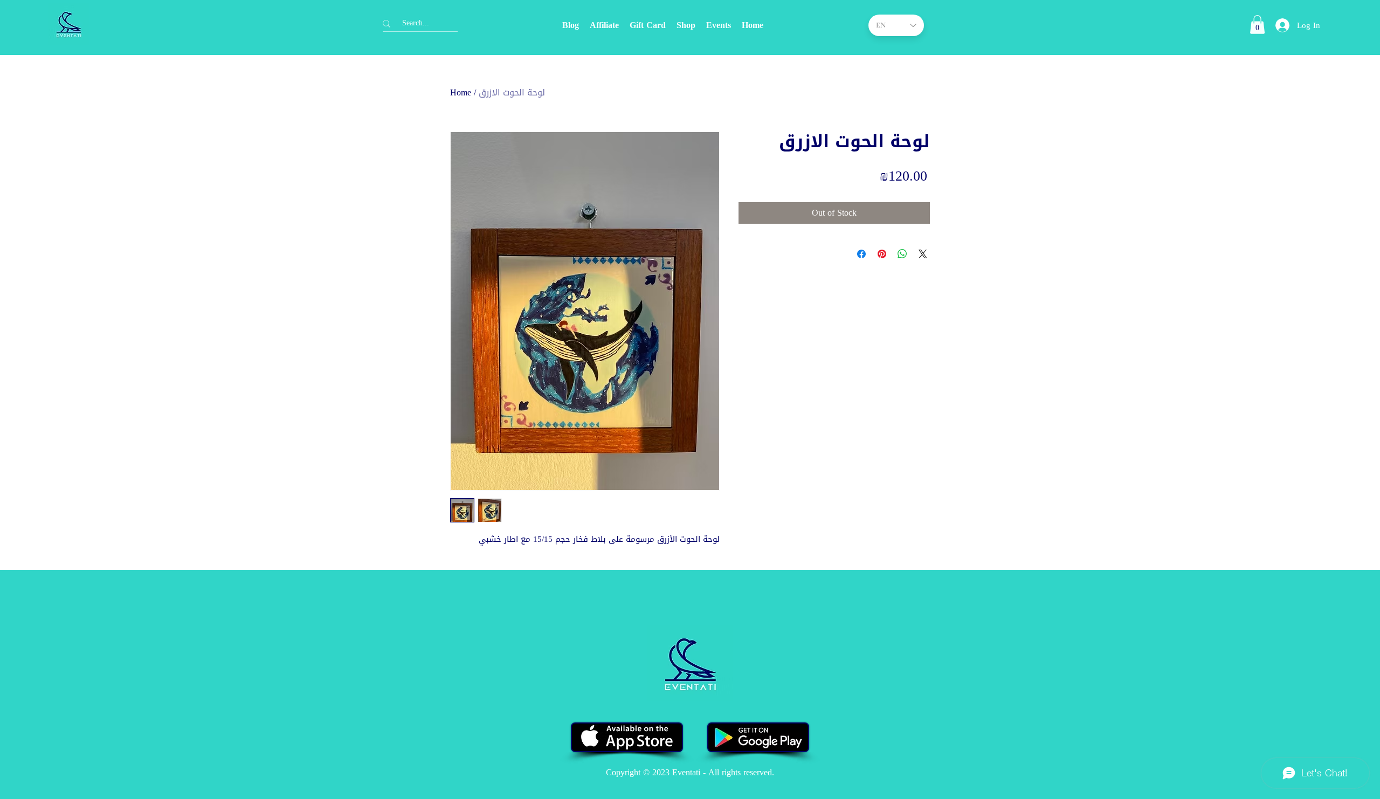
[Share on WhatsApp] (902, 253)
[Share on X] (922, 253)
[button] (1257, 24)
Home (460, 92)
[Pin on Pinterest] (881, 253)
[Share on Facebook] (861, 253)
